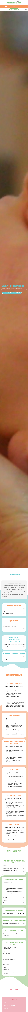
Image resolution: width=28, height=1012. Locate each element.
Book (5, 1002)
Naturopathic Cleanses (9, 1005)
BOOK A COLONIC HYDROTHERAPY (12, 292)
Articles (6, 1008)
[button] (1, 289)
